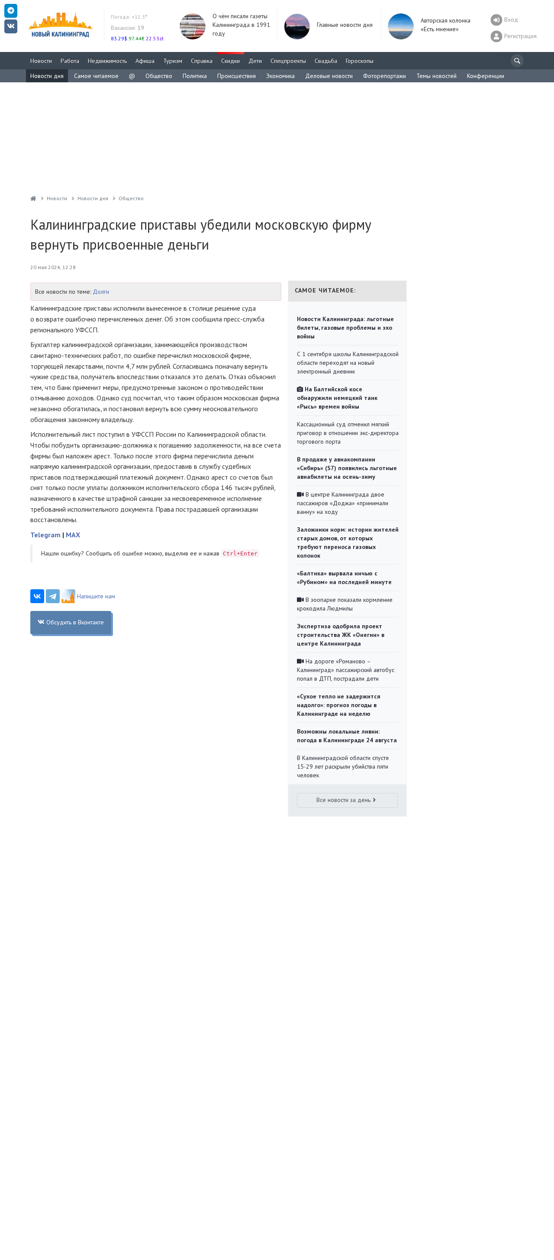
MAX (73, 534)
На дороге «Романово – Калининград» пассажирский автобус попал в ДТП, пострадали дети (345, 669)
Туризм (172, 61)
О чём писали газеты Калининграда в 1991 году (241, 24)
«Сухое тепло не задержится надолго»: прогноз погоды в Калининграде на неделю (338, 705)
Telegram (45, 534)
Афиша (145, 61)
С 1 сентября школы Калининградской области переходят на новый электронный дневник (348, 362)
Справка (202, 61)
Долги (101, 292)
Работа (70, 61)
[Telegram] (53, 596)
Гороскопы (360, 61)
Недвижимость (107, 61)
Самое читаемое (96, 76)
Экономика (280, 76)
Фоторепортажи (384, 76)
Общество (158, 76)
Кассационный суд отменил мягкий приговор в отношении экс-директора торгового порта (348, 432)
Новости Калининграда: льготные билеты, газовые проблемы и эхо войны (345, 327)
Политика (195, 76)
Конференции (485, 76)
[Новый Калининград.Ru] (33, 198)
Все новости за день (343, 800)
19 (127, 28)
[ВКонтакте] (37, 596)
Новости (41, 61)
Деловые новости (329, 76)
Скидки (230, 61)
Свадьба (326, 61)
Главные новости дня (345, 25)
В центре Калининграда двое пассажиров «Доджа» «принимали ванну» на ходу (342, 503)
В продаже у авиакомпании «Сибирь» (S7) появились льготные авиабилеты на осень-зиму (347, 468)
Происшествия (236, 76)
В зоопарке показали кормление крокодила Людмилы (345, 604)
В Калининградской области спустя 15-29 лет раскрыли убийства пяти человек (343, 766)
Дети (255, 61)
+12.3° (129, 16)
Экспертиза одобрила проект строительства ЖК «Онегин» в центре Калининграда (340, 634)
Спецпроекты (288, 61)
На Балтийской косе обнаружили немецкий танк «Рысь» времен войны (337, 397)
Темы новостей (436, 76)
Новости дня (47, 76)
